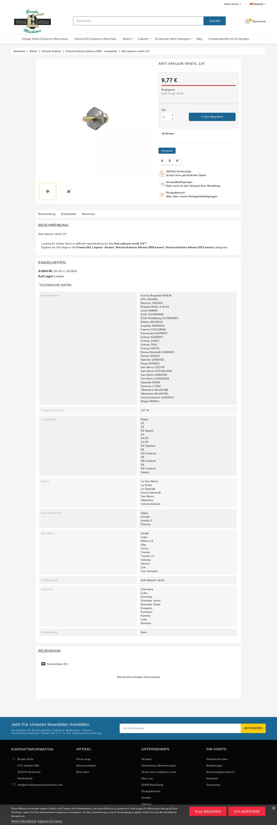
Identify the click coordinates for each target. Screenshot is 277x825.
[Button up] (172, 115)
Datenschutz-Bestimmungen (158, 765)
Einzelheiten (68, 213)
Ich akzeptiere (247, 811)
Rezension (88, 213)
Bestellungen (214, 765)
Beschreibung (46, 213)
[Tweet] (170, 161)
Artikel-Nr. (45, 271)
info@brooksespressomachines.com (40, 784)
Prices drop (83, 759)
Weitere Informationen (23, 821)
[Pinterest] (177, 161)
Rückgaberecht (150, 791)
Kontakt (146, 797)
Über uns (147, 778)
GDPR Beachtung (152, 784)
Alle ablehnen (208, 811)
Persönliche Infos (217, 759)
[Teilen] (162, 161)
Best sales (82, 771)
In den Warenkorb (212, 116)
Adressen (212, 778)
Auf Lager (45, 276)
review (169, 133)
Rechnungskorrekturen (220, 771)
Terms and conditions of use (158, 771)
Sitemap (146, 804)
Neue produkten (86, 765)
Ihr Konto (216, 749)
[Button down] (172, 119)
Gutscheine (213, 784)
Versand (146, 759)
